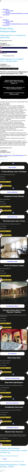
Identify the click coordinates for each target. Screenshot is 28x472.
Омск (9, 353)
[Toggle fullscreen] (3, 470)
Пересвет (16, 306)
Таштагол (16, 427)
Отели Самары (10, 261)
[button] (14, 17)
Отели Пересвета (10, 306)
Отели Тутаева (10, 216)
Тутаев (15, 216)
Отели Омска (14, 353)
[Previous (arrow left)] (0, 471)
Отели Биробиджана (15, 378)
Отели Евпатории (15, 402)
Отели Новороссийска (18, 155)
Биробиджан (7, 378)
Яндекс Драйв (9, 10)
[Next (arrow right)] (2, 471)
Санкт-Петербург (12, 167)
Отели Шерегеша (10, 427)
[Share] (2, 470)
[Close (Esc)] (0, 470)
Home (1, 155)
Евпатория (8, 402)
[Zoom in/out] (5, 470)
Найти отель (6, 14)
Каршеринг (6, 9)
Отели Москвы (14, 192)
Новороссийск (7, 155)
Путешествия (6, 12)
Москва (9, 192)
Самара (15, 261)
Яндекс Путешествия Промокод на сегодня (17, 13)
